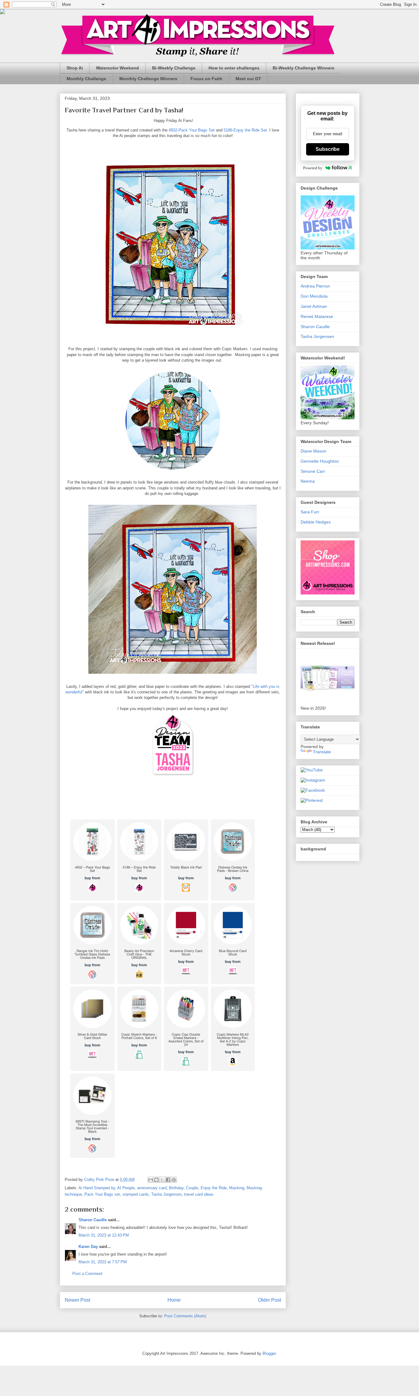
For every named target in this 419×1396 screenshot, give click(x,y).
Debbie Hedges (316, 522)
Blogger (269, 1353)
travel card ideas (198, 1194)
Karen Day (88, 1246)
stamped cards (135, 1194)
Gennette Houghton (320, 461)
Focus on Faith (206, 78)
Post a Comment (87, 1273)
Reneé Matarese (317, 316)
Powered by (312, 168)
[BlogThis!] (156, 1180)
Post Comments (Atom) (185, 1316)
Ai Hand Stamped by (97, 1188)
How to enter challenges (234, 67)
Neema (308, 481)
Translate (322, 751)
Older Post (269, 1300)
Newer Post (77, 1300)
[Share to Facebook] (168, 1180)
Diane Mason (313, 451)
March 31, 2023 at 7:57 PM (103, 1262)
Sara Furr (310, 511)
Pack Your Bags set (102, 1194)
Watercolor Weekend (117, 67)
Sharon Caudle (93, 1220)
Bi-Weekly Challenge (173, 67)
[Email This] (151, 1180)
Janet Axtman (314, 306)
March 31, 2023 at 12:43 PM (104, 1235)
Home (174, 1300)
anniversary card (152, 1188)
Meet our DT (248, 78)
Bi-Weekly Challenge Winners (303, 67)
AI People (126, 1188)
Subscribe (328, 149)
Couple (192, 1188)
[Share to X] (162, 1180)
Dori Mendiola (314, 296)
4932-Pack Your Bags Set (192, 130)
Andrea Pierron (315, 286)
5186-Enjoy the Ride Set (245, 130)
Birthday (176, 1188)
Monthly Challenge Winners (148, 78)
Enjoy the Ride (214, 1188)
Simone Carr (313, 471)
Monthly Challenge (86, 78)
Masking (236, 1188)
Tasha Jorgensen (166, 1194)
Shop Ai (75, 67)
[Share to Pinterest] (174, 1180)
